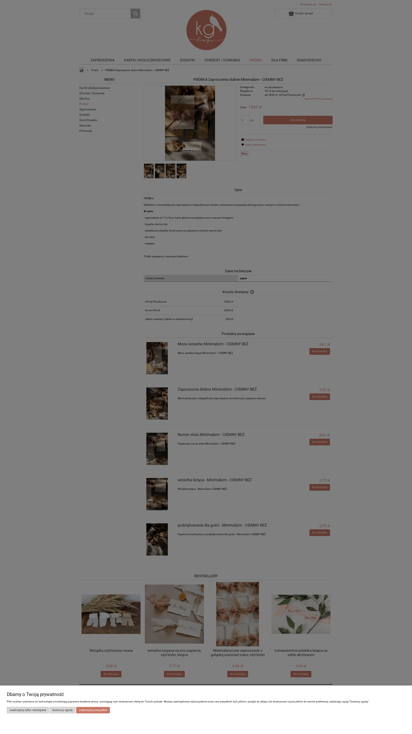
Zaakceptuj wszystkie (93, 710)
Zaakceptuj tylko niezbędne (28, 710)
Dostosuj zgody (62, 710)
